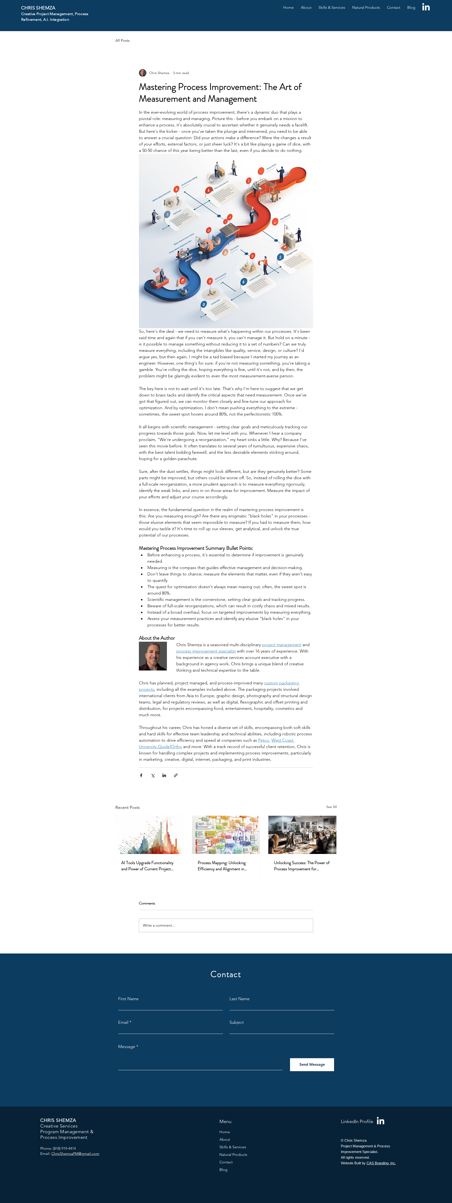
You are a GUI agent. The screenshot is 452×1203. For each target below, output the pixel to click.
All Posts (122, 40)
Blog (223, 1169)
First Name (128, 999)
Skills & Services (232, 1147)
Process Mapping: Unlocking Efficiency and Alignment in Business (222, 866)
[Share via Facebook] (141, 775)
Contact (226, 1162)
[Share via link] (176, 775)
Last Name (240, 999)
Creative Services (59, 1126)
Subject (237, 1022)
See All (331, 807)
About (224, 1139)
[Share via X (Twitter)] (152, 775)
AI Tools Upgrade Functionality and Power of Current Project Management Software (147, 866)
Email (123, 1022)
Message (126, 1047)
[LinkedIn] (426, 7)
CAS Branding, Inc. (381, 1163)
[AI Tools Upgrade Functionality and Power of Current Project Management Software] (150, 835)
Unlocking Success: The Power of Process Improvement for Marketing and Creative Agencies (302, 866)
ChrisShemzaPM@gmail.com (75, 1153)
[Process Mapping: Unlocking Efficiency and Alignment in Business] (226, 835)
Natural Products (233, 1154)
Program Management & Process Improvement (66, 1134)
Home (224, 1132)
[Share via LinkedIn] (164, 775)
